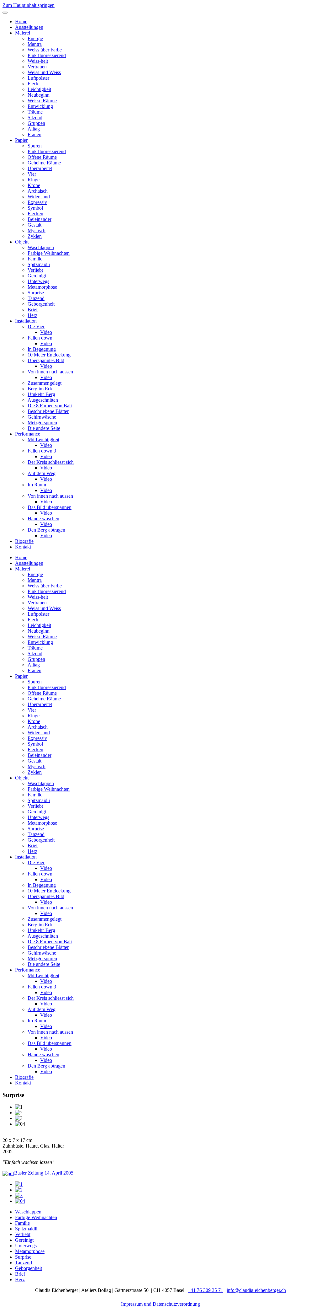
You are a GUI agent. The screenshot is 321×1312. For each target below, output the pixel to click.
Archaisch (38, 191)
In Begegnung (42, 349)
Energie (35, 38)
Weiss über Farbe (45, 49)
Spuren (35, 145)
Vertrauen (37, 66)
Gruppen (36, 123)
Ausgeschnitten (43, 400)
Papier (21, 140)
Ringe (33, 179)
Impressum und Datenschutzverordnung (160, 1304)
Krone (34, 185)
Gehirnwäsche (42, 417)
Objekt (22, 241)
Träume (35, 112)
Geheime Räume (44, 162)
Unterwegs (38, 281)
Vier (32, 174)
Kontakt (23, 546)
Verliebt (35, 270)
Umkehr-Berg (41, 394)
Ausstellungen (29, 27)
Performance (27, 433)
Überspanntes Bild (46, 360)
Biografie (24, 541)
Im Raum (37, 484)
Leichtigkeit (39, 89)
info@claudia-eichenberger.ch (256, 1290)
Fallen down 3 (42, 450)
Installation (26, 321)
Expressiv (37, 202)
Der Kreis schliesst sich (51, 462)
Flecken (35, 213)
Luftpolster (38, 78)
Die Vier (36, 326)
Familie (35, 258)
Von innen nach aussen (50, 371)
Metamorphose (42, 287)
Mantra (35, 44)
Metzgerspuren (42, 422)
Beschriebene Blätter (48, 411)
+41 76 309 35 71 (205, 1290)
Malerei (22, 32)
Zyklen (35, 236)
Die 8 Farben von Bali (50, 405)
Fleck (33, 83)
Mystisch (36, 230)
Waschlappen (41, 247)
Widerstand (39, 196)
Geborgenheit (41, 304)
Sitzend (35, 117)
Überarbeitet (40, 168)
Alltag (34, 128)
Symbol (35, 208)
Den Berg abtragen (46, 530)
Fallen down (40, 337)
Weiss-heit (38, 61)
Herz (32, 315)
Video (46, 332)
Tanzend (36, 298)
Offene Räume (42, 157)
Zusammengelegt (44, 383)
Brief (33, 309)
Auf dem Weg (41, 473)
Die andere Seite (44, 428)
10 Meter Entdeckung (49, 354)
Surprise (36, 292)
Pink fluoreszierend (47, 55)
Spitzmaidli (39, 264)
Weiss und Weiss (44, 72)
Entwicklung (40, 106)
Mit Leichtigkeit (43, 439)
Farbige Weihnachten (49, 253)
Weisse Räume (42, 100)
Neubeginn (39, 95)
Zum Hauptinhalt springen (29, 5)
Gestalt (34, 225)
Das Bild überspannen (49, 507)
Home (21, 21)
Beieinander (39, 219)
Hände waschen (43, 518)
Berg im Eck (40, 388)
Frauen (34, 134)
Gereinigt (37, 275)
